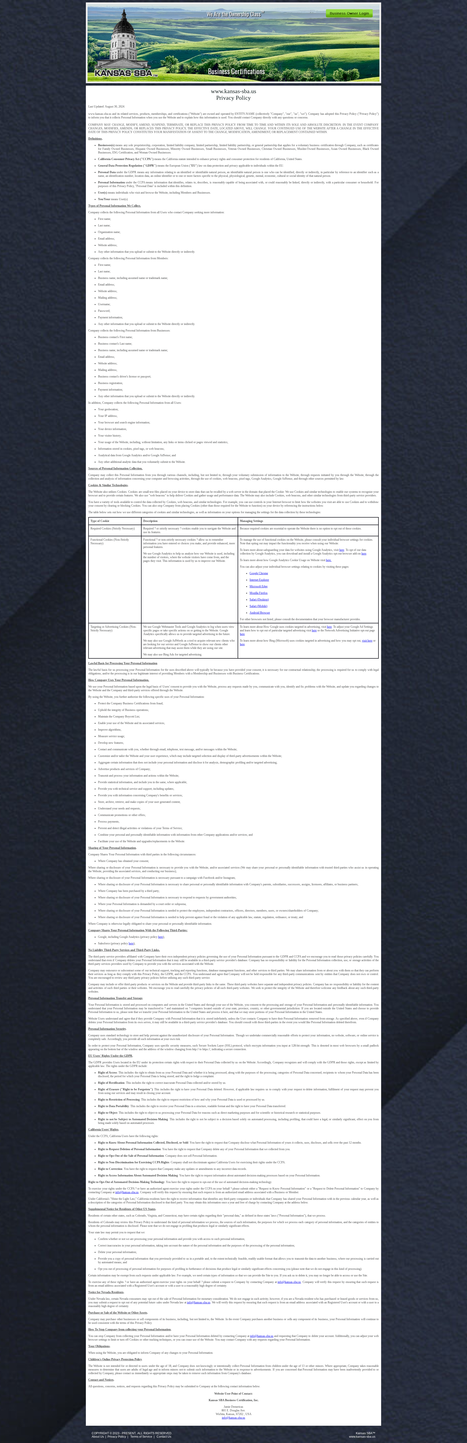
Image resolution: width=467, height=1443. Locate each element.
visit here (367, 640)
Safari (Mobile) (258, 606)
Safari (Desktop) (259, 599)
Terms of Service (141, 1436)
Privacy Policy (117, 1436)
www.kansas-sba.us (362, 1436)
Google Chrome (259, 573)
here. (329, 560)
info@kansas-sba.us (127, 1192)
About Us (98, 1436)
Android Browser (260, 612)
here (341, 550)
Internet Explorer (259, 580)
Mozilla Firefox (259, 593)
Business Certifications (236, 71)
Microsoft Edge (259, 586)
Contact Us (164, 1436)
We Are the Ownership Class (235, 13)
